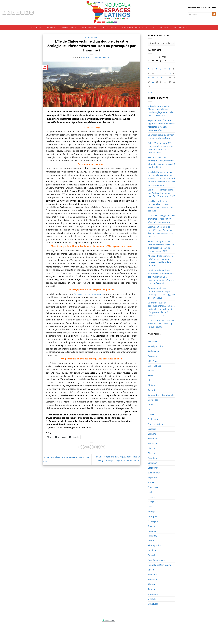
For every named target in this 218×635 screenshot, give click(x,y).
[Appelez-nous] (22, 13)
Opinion (152, 526)
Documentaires (155, 424)
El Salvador (153, 443)
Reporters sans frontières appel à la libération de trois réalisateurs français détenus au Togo (161, 125)
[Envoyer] (214, 14)
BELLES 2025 (108, 27)
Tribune (151, 589)
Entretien (152, 458)
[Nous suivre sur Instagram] (9, 13)
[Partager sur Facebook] (80, 447)
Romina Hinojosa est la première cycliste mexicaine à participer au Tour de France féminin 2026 (161, 246)
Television (152, 579)
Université (153, 594)
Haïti (150, 492)
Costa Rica (153, 399)
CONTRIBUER (159, 27)
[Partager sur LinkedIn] (98, 447)
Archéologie (153, 351)
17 (149, 77)
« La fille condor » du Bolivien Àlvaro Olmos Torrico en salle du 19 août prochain (160, 206)
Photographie (154, 545)
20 (161, 77)
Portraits (152, 555)
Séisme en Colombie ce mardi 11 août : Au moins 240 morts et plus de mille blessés (160, 231)
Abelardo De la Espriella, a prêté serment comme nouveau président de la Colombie (160, 261)
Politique (152, 550)
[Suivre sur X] (13, 13)
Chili (96, 38)
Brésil (150, 375)
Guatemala (153, 487)
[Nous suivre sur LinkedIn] (27, 13)
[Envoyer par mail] (89, 447)
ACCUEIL (35, 27)
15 (170, 73)
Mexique (152, 511)
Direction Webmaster (101, 58)
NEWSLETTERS (68, 27)
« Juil (150, 92)
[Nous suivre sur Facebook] (4, 13)
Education (153, 438)
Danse (151, 414)
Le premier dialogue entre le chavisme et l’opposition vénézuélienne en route (161, 218)
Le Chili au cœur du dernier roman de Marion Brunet (161, 136)
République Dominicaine (159, 565)
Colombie (152, 390)
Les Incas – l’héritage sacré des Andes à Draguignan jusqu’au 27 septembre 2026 (161, 193)
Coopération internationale (161, 395)
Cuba (150, 404)
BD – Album (153, 361)
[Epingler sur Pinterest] (94, 447)
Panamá (152, 531)
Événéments (154, 472)
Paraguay (152, 535)
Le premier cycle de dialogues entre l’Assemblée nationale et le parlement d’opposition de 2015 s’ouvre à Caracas (161, 309)
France (151, 482)
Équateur (152, 462)
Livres (151, 506)
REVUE (50, 27)
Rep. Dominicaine (156, 560)
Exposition (153, 477)
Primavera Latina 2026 (134, 27)
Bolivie (151, 370)
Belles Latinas (154, 365)
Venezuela (153, 603)
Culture (151, 409)
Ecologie (152, 429)
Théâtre (151, 584)
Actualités (89, 38)
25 (153, 82)
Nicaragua (153, 521)
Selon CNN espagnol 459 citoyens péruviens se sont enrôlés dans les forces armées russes (160, 148)
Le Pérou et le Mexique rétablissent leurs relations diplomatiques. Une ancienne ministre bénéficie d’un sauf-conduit (161, 277)
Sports (151, 569)
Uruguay (152, 599)
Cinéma (151, 385)
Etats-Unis (153, 467)
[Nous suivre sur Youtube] (31, 13)
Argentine (152, 356)
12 (157, 73)
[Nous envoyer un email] (18, 13)
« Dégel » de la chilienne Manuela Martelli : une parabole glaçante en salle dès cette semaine (160, 111)
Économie (152, 433)
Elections (152, 448)
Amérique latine (155, 346)
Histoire (152, 497)
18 (153, 77)
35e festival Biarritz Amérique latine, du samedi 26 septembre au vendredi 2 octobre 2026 (161, 162)
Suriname (152, 574)
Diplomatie (153, 419)
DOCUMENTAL (89, 27)
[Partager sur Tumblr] (103, 447)
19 (157, 77)
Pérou (151, 540)
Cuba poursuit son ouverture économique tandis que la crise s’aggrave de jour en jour (161, 293)
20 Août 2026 (180, 27)
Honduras (153, 501)
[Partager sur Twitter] (85, 447)
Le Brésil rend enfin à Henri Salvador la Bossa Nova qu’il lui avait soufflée (161, 323)
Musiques (152, 516)
